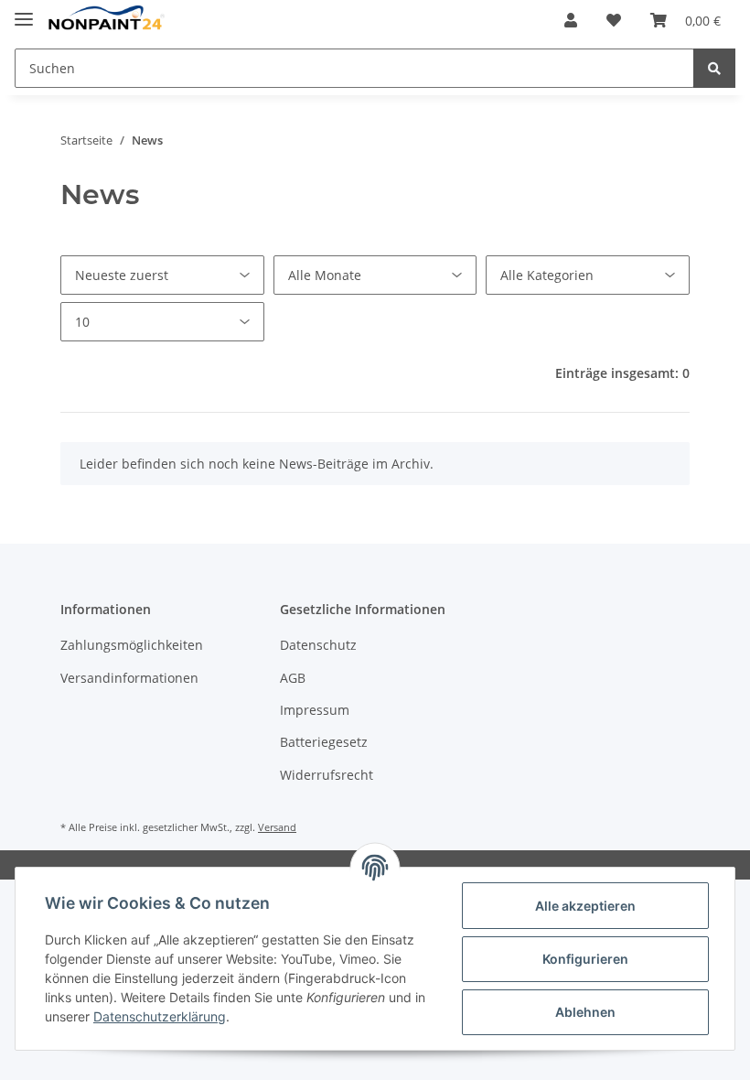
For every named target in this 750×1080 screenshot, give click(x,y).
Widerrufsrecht (326, 774)
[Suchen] (714, 68)
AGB (292, 677)
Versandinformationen (129, 677)
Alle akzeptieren (585, 905)
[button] (571, 20)
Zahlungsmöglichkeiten (131, 644)
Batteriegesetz (324, 742)
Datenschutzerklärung (159, 1016)
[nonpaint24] (106, 20)
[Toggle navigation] (24, 11)
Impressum (314, 709)
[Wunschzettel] (614, 20)
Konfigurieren (585, 959)
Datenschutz (318, 644)
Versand (277, 827)
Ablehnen (585, 1012)
